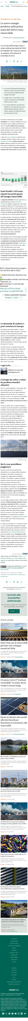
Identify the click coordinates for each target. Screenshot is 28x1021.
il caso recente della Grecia (15, 532)
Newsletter (14, 941)
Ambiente (3, 694)
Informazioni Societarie (14, 982)
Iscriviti (12, 611)
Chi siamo (14, 972)
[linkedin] (22, 1013)
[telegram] (25, 1013)
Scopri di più (18, 589)
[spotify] (12, 1013)
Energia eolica (4, 576)
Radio (14, 948)
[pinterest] (9, 1013)
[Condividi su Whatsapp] (18, 61)
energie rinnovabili (6, 141)
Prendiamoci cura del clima (11, 19)
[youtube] (15, 1013)
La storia (14, 975)
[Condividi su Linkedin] (14, 61)
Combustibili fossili (12, 574)
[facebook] (3, 1013)
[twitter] (6, 1013)
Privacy (14, 979)
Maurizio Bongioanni (19, 37)
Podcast (14, 950)
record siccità (23, 517)
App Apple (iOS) (14, 943)
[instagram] (18, 1013)
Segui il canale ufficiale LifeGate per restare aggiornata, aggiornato (14, 558)
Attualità (14, 939)
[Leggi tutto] (26, 619)
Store (7, 2)
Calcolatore (14, 957)
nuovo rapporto (12, 137)
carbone (22, 243)
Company (14, 968)
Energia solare (21, 574)
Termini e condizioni (14, 984)
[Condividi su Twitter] (10, 61)
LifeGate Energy (13, 931)
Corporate (14, 955)
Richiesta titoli (14, 952)
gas (21, 245)
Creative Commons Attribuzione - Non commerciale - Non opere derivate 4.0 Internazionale (13, 568)
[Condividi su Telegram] (21, 61)
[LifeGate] (14, 2)
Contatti (14, 970)
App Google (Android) (14, 946)
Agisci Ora (14, 959)
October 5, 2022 (11, 297)
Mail (14, 977)
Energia (2, 657)
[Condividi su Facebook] (7, 61)
